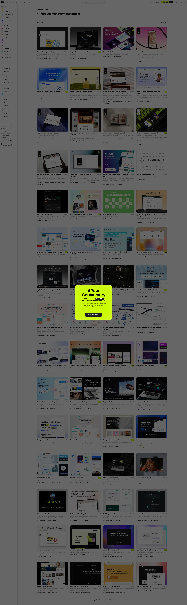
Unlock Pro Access (93, 315)
